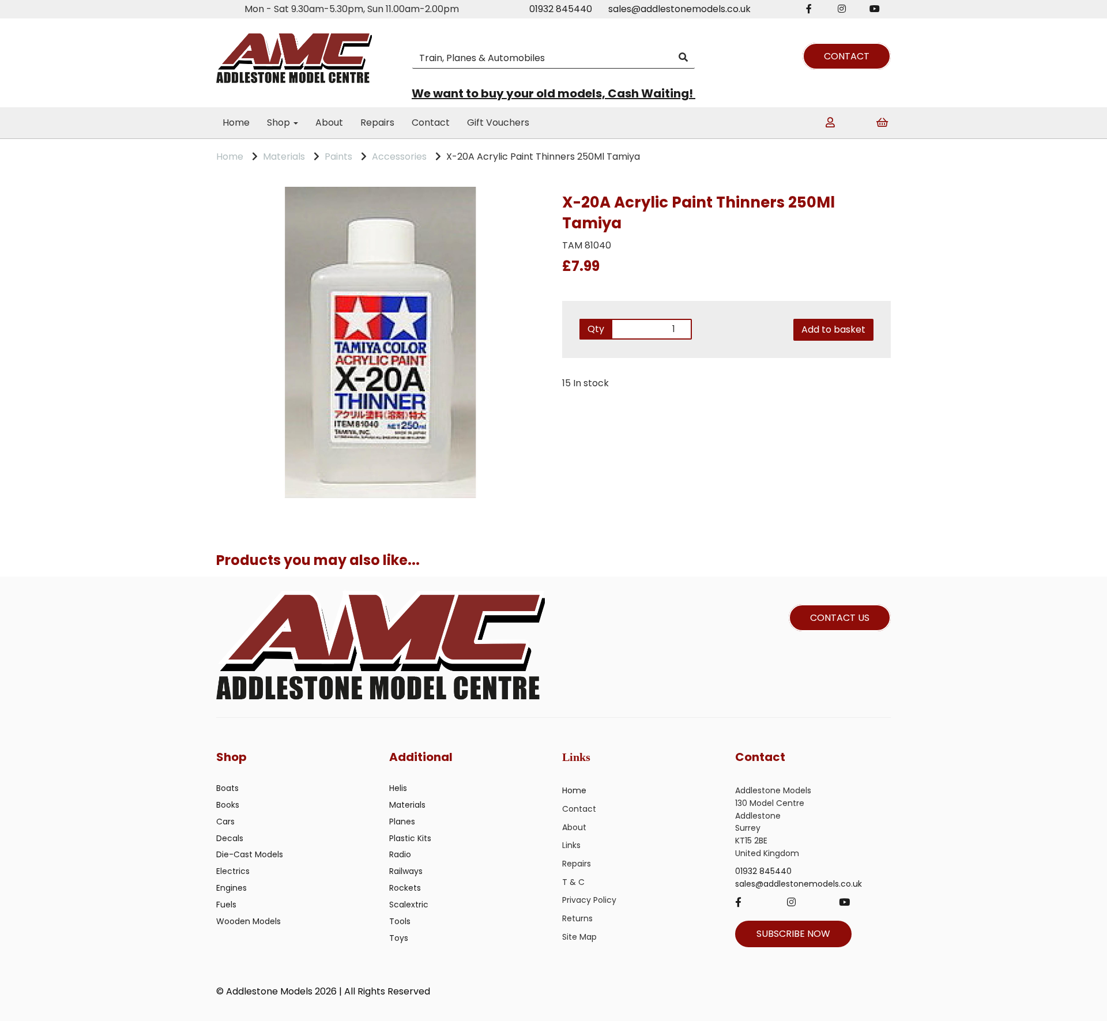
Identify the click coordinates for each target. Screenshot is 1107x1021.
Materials (284, 156)
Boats (227, 788)
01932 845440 (560, 9)
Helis (398, 788)
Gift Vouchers (498, 122)
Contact (431, 122)
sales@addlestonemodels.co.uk (679, 9)
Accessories (399, 156)
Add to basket (833, 329)
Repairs (377, 122)
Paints (338, 156)
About (329, 122)
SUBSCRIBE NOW (793, 933)
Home (236, 122)
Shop (279, 122)
